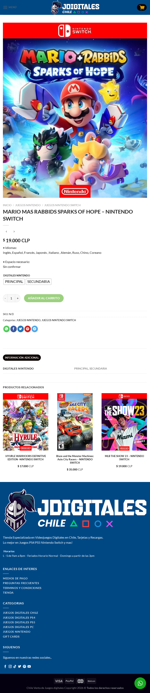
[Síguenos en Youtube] (29, 666)
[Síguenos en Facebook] (5, 666)
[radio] (14, 282)
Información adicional (22, 357)
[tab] (22, 358)
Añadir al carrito (44, 298)
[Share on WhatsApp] (6, 329)
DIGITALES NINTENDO (16, 275)
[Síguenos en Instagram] (10, 666)
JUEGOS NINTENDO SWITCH (62, 205)
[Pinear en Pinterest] (27, 329)
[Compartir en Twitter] (20, 329)
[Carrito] (142, 7)
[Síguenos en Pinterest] (24, 666)
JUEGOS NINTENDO (28, 205)
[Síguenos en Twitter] (19, 666)
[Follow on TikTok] (14, 666)
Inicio (7, 205)
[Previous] (3, 437)
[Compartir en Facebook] (13, 329)
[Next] (147, 437)
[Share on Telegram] (34, 329)
